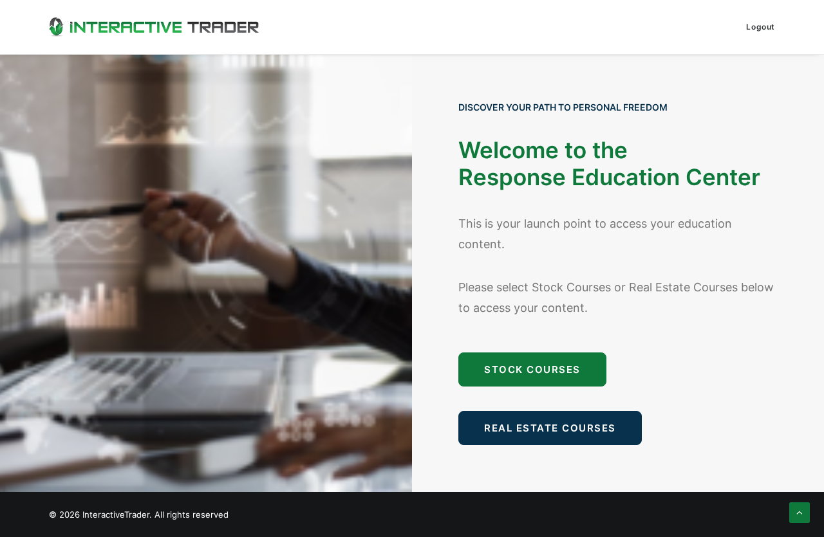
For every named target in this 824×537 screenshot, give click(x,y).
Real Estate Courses (550, 428)
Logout (760, 27)
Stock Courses (532, 369)
